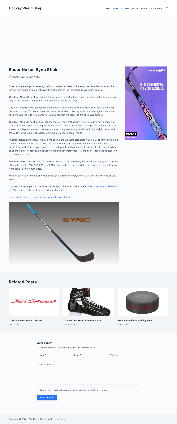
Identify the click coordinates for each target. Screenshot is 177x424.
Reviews (125, 8)
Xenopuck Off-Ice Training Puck (135, 320)
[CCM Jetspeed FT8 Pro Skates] (34, 302)
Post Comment (46, 397)
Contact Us (156, 8)
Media (135, 8)
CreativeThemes (58, 419)
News (107, 8)
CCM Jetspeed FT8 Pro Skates (25, 320)
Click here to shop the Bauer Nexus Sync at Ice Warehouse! (40, 197)
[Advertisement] (88, 37)
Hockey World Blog (25, 8)
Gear (115, 8)
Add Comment (46, 364)
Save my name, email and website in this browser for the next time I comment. (74, 390)
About (144, 8)
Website (114, 355)
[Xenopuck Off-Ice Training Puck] (143, 302)
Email (77, 355)
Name (42, 355)
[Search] (167, 8)
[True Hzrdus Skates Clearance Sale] (88, 302)
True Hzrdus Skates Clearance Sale (82, 320)
